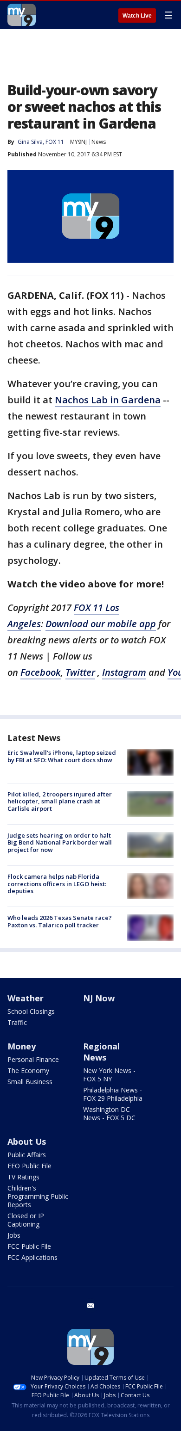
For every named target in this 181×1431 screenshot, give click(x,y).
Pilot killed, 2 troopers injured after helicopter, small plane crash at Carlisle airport (59, 801)
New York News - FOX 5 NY (109, 1074)
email (90, 1305)
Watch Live (137, 15)
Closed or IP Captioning (25, 1219)
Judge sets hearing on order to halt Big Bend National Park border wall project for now (59, 842)
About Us (26, 1141)
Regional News (101, 1052)
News (98, 142)
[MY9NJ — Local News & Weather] (21, 15)
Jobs (13, 1235)
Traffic (17, 1022)
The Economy (28, 1070)
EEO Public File (29, 1165)
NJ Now (99, 998)
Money (21, 1046)
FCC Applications (32, 1257)
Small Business (29, 1081)
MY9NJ (78, 142)
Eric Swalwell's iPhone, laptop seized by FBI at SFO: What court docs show (61, 756)
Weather (25, 998)
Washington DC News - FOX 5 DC (109, 1113)
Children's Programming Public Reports (37, 1196)
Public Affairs (26, 1154)
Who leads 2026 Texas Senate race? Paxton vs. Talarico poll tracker (59, 921)
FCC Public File (29, 1246)
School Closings (31, 1011)
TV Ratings (23, 1176)
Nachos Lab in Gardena (108, 400)
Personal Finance (33, 1059)
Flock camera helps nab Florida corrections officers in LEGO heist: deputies (56, 883)
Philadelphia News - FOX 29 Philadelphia (112, 1094)
